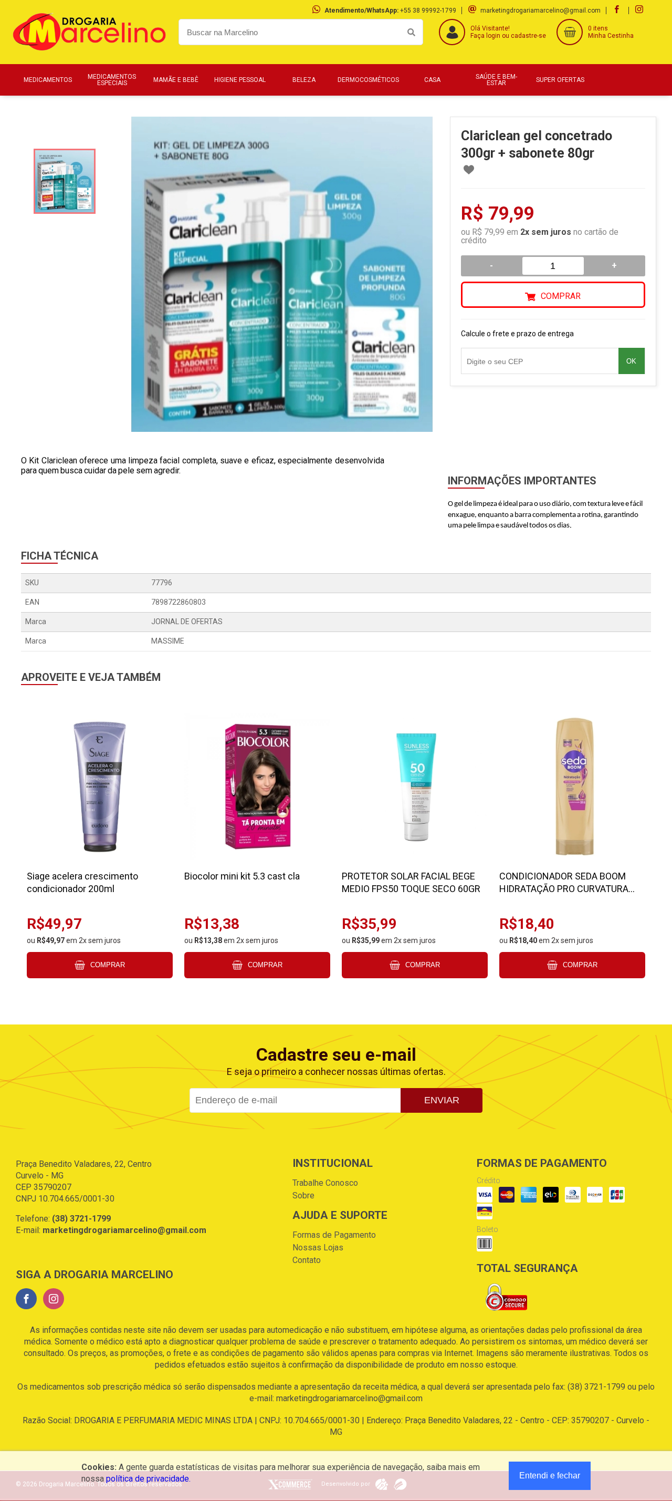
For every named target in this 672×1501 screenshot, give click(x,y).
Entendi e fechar (549, 1475)
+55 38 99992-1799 (428, 10)
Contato (306, 1260)
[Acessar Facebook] (618, 10)
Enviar (441, 1100)
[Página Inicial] (89, 56)
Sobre (303, 1195)
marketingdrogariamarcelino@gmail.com (540, 10)
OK (631, 361)
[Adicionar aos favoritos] (469, 170)
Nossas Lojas (317, 1247)
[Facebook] (26, 1298)
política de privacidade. (148, 1479)
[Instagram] (53, 1298)
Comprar (561, 296)
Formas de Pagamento (334, 1235)
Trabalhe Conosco (325, 1183)
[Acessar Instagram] (640, 10)
